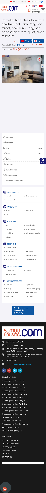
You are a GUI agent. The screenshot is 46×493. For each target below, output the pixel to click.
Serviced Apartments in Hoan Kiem (14, 394)
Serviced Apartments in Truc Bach (14, 387)
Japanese (41, 41)
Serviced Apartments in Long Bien (14, 407)
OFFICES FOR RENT (9, 450)
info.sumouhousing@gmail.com (19, 364)
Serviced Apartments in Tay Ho (13, 381)
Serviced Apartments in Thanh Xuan (14, 404)
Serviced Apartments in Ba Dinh (13, 384)
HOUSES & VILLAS (8, 447)
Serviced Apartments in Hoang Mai (14, 414)
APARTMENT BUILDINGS (10, 444)
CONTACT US (7, 457)
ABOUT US (5, 454)
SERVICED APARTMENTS (11, 440)
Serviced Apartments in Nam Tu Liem (15, 411)
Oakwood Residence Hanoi (11, 417)
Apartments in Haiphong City (12, 430)
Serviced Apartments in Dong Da (13, 401)
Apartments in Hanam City (11, 427)
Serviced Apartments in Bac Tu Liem (15, 424)
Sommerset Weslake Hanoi (11, 421)
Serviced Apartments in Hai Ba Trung (15, 397)
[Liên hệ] (5, 489)
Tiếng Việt (28, 41)
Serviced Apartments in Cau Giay (13, 391)
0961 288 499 (35, 12)
